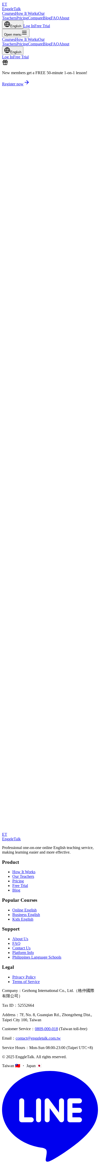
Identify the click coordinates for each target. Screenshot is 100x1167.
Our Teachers (23, 876)
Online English (24, 910)
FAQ (55, 18)
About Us (20, 939)
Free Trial (42, 26)
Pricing (22, 18)
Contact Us (21, 948)
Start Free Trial (14, 176)
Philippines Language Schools (36, 957)
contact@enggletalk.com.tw (38, 1038)
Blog (47, 18)
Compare (35, 18)
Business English (26, 914)
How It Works (26, 13)
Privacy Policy (24, 977)
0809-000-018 (46, 1029)
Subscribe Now (14, 635)
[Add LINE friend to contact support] (50, 1162)
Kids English (22, 919)
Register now (13, 84)
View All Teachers (17, 511)
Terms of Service (26, 981)
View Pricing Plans (17, 599)
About (64, 18)
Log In (28, 26)
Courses (8, 13)
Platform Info (23, 952)
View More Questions (20, 793)
